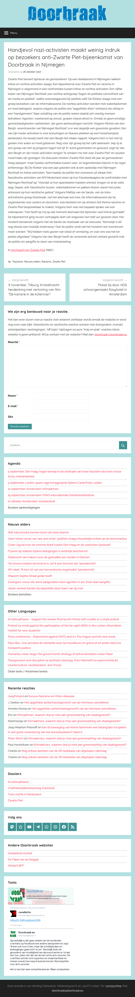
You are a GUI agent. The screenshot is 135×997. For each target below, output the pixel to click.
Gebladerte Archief (20, 853)
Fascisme (18, 261)
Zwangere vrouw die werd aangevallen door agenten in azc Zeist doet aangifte (59, 582)
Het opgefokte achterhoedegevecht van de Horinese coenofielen (66, 702)
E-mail (13, 406)
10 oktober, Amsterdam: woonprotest (31, 501)
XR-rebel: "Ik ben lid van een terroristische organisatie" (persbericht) (51, 569)
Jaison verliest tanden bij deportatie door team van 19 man (45, 588)
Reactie (14, 342)
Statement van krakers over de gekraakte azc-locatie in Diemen (49, 557)
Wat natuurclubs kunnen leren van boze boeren (38, 532)
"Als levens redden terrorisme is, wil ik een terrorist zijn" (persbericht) (52, 563)
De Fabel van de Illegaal (23, 859)
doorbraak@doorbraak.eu (110, 334)
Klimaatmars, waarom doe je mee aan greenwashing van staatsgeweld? (63, 715)
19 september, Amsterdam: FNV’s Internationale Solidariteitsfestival (51, 495)
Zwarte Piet (59, 261)
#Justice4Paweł (18, 782)
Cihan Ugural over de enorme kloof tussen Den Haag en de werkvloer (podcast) (59, 544)
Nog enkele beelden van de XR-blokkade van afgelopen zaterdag (64, 750)
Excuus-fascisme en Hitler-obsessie (51, 696)
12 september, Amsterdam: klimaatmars (33, 488)
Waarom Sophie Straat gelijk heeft (30, 576)
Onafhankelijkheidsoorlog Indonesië (31, 788)
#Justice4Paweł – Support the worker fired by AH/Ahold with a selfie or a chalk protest (63, 619)
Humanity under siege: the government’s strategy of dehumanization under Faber (60, 654)
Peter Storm (16, 738)
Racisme (46, 261)
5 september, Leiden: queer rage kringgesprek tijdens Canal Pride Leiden (55, 482)
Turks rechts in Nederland (24, 794)
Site (10, 416)
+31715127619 (113, 986)
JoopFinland (16, 696)
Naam (13, 395)
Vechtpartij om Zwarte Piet (28, 250)
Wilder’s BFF (16, 865)
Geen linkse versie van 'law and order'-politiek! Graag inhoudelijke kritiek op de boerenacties (67, 538)
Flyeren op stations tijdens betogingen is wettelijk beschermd (48, 551)
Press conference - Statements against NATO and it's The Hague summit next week (62, 636)
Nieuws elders (32, 261)
